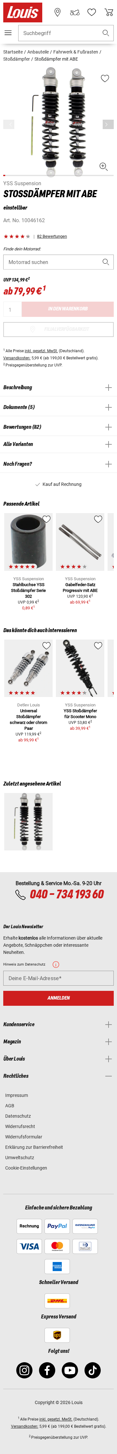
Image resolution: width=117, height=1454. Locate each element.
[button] (106, 33)
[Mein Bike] (75, 12)
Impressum (16, 1095)
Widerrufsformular (23, 1136)
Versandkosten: (17, 358)
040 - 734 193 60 (66, 894)
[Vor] (108, 124)
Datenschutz (18, 1116)
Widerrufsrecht (20, 1126)
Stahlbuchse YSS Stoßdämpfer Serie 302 (28, 590)
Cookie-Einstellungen (26, 1168)
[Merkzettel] (92, 12)
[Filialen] (57, 12)
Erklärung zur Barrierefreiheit (34, 1147)
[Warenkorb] (109, 12)
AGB (9, 1105)
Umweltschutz (19, 1157)
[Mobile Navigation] (8, 33)
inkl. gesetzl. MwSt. (41, 351)
